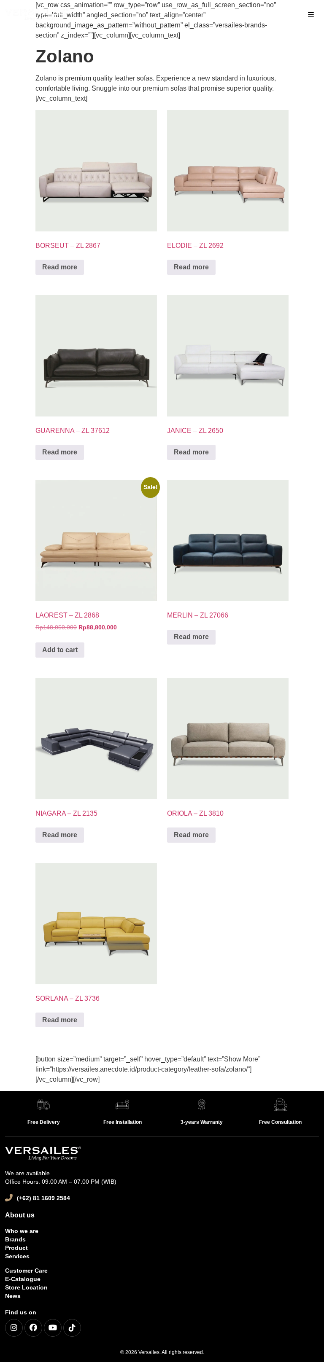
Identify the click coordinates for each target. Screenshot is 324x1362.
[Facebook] (33, 1328)
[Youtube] (53, 1328)
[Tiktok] (72, 1328)
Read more (59, 267)
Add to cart (60, 649)
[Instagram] (14, 1328)
